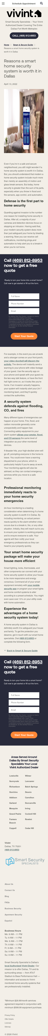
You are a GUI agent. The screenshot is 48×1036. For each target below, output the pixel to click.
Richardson (14, 786)
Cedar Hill (29, 828)
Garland (13, 803)
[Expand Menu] (28, 19)
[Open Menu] (3, 3)
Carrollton (29, 797)
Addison (13, 797)
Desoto (28, 792)
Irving (27, 808)
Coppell (12, 828)
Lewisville (13, 775)
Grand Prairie (15, 813)
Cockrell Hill (30, 813)
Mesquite (13, 808)
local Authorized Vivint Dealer (20, 965)
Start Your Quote (24, 336)
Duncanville (30, 803)
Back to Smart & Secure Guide (22, 650)
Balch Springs (31, 786)
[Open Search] (41, 3)
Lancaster (29, 781)
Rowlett (28, 819)
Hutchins (13, 792)
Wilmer (28, 775)
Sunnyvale (14, 781)
